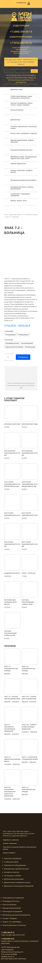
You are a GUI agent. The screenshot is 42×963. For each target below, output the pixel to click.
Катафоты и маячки (11, 872)
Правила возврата (9, 853)
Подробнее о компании (11, 840)
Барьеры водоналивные (12, 908)
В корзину (23, 357)
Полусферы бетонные (11, 901)
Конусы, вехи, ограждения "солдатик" (24, 133)
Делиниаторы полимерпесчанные (17, 882)
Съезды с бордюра (10, 918)
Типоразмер (8, 331)
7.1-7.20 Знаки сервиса (30, 214)
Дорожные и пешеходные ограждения (19, 886)
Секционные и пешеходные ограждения (20, 194)
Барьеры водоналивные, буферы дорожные (22, 141)
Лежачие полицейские (12, 858)
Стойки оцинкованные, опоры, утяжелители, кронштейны (21, 97)
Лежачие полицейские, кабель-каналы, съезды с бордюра (22, 104)
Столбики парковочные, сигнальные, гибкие (24, 127)
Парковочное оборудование (15, 865)
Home (6, 214)
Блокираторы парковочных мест (16, 869)
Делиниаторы (15, 120)
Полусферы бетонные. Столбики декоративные (22, 188)
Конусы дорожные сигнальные (14, 925)
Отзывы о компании (10, 843)
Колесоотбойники (17, 110)
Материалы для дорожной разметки (23, 180)
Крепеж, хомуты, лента (19, 201)
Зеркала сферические (18, 163)
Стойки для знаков (11, 862)
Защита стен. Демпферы (12, 922)
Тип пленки (8, 340)
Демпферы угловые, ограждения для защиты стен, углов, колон (23, 157)
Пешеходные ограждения (12, 911)
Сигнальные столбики (12, 876)
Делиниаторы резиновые (14, 879)
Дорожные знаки (16, 89)
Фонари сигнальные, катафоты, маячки (22, 171)
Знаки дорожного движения (13, 898)
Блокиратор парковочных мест (22, 150)
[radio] (11, 334)
